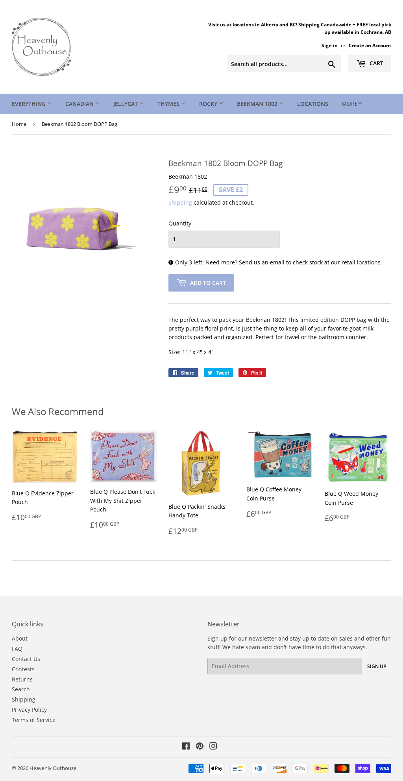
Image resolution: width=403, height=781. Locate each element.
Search (21, 689)
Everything (29, 103)
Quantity (179, 223)
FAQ (17, 648)
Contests (23, 669)
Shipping (180, 202)
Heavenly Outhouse (53, 768)
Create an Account (370, 45)
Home (19, 123)
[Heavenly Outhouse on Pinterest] (200, 747)
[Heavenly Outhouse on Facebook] (186, 747)
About (20, 638)
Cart (375, 63)
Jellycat (126, 103)
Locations (312, 103)
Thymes (169, 103)
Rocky (209, 103)
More (350, 103)
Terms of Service (33, 720)
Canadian (80, 103)
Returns (22, 679)
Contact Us (26, 659)
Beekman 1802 (258, 103)
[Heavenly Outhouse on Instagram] (213, 747)
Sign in (330, 45)
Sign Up (376, 666)
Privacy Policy (29, 709)
